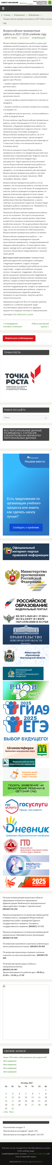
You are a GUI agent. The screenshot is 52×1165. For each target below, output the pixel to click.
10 (13, 1097)
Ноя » (11, 1112)
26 (26, 1105)
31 (13, 1108)
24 (13, 1105)
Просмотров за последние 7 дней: (18, 1131)
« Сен (5, 1112)
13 (32, 1097)
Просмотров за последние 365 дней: (19, 1134)
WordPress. (37, 1162)
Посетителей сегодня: (13, 1127)
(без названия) (10, 1061)
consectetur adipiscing (37, 1154)
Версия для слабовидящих (19, 338)
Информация (19, 15)
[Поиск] (45, 418)
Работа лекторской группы (40, 325)
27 (32, 1105)
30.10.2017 (24, 38)
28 (39, 1105)
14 (39, 1097)
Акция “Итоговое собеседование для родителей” (25, 1057)
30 (6, 1108)
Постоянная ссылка (23, 315)
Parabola (25, 1162)
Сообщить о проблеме (26, 527)
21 (39, 1101)
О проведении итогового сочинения (12, 325)
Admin (14, 38)
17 (13, 1101)
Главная (7, 15)
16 (6, 1101)
